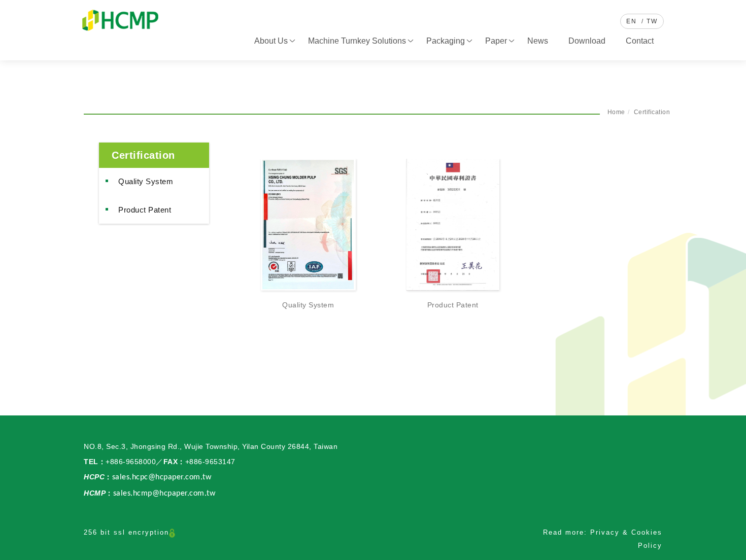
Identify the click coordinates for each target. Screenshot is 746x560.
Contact (640, 41)
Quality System (145, 181)
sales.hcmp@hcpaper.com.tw (164, 493)
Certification (652, 112)
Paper (496, 41)
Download (586, 41)
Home (616, 112)
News (537, 41)
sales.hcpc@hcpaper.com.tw (162, 477)
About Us (271, 41)
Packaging (445, 41)
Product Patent (144, 209)
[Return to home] (120, 20)
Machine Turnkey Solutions (357, 41)
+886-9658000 (131, 462)
